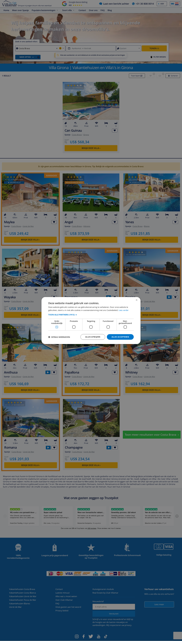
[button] (91, 315)
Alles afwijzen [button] (92, 337)
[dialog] (91, 320)
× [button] (136, 300)
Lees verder (124, 310)
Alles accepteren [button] (120, 337)
